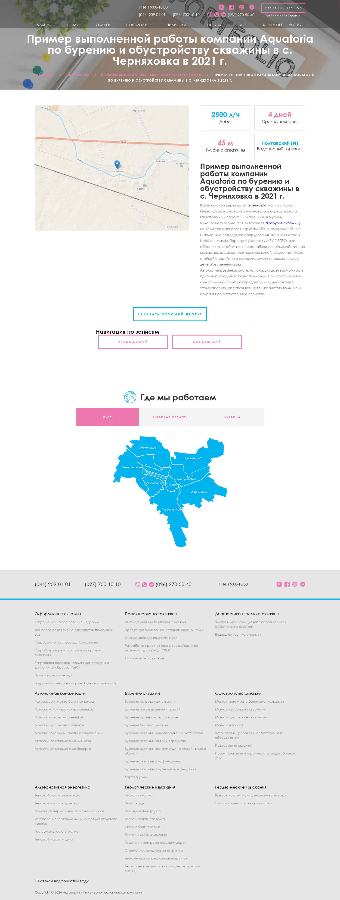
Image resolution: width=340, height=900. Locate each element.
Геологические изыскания (150, 787)
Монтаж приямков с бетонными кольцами (249, 701)
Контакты (272, 25)
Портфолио (138, 25)
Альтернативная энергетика (62, 787)
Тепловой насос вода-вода (57, 803)
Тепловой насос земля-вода (57, 795)
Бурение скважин (142, 693)
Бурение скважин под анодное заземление (161, 769)
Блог (242, 25)
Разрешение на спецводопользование (66, 642)
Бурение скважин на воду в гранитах (155, 741)
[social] (210, 15)
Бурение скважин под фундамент (153, 761)
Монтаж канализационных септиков (64, 709)
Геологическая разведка (145, 819)
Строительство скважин (144, 658)
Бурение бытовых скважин (146, 725)
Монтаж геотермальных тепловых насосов (69, 811)
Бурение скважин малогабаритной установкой (164, 733)
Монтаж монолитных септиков (59, 717)
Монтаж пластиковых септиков (59, 725)
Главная (43, 25)
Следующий (207, 342)
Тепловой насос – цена (54, 839)
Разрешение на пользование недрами (67, 622)
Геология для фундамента (146, 835)
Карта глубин (136, 777)
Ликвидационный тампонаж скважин (155, 622)
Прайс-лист (179, 25)
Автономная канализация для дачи (63, 741)
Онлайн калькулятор (283, 15)
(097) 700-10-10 (186, 14)
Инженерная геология (142, 827)
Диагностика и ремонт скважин (247, 613)
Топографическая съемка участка (243, 803)
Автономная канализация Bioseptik (63, 749)
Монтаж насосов (229, 725)
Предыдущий (133, 342)
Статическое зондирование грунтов (154, 850)
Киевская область (170, 417)
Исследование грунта (143, 811)
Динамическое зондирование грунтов (156, 858)
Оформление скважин (58, 613)
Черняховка (256, 205)
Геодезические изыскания (240, 787)
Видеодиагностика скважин (238, 634)
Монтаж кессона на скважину (240, 709)
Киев (107, 417)
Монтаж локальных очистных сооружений (69, 733)
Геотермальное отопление (56, 831)
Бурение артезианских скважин (151, 717)
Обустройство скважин (238, 693)
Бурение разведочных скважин (150, 701)
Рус (301, 25)
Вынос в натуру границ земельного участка (250, 795)
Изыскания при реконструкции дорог (155, 842)
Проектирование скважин (151, 613)
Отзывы (214, 25)
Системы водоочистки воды (62, 880)
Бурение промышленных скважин (152, 709)
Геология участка (139, 795)
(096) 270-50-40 (241, 15)
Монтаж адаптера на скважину (241, 717)
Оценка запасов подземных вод (151, 638)
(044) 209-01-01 (152, 14)
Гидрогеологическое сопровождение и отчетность (75, 683)
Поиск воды (134, 803)
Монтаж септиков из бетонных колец (64, 701)
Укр (292, 25)
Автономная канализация (60, 693)
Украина (232, 417)
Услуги (103, 25)
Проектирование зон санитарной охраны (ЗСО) (164, 630)
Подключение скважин (233, 745)
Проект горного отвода (53, 675)
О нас (73, 25)
